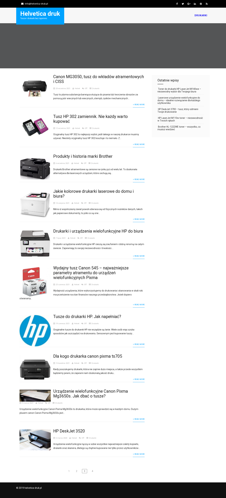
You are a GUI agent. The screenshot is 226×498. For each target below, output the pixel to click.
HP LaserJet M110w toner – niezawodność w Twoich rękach (180, 119)
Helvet (77, 88)
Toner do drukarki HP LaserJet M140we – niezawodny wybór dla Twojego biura (179, 90)
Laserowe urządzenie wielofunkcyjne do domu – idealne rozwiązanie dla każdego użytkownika (179, 100)
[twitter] (183, 4)
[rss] (207, 4)
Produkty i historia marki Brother (83, 156)
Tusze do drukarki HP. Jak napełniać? (87, 316)
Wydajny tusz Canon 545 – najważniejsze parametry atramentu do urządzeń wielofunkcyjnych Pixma (91, 273)
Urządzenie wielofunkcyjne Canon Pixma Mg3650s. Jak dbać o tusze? (90, 393)
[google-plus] (189, 4)
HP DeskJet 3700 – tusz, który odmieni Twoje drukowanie (178, 110)
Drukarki (201, 15)
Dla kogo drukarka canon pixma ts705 (87, 356)
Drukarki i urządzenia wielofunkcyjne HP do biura (98, 231)
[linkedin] (195, 4)
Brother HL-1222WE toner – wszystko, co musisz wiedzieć (179, 128)
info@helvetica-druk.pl (36, 3)
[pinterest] (201, 4)
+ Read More (139, 105)
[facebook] (177, 4)
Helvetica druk (40, 13)
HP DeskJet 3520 (69, 431)
